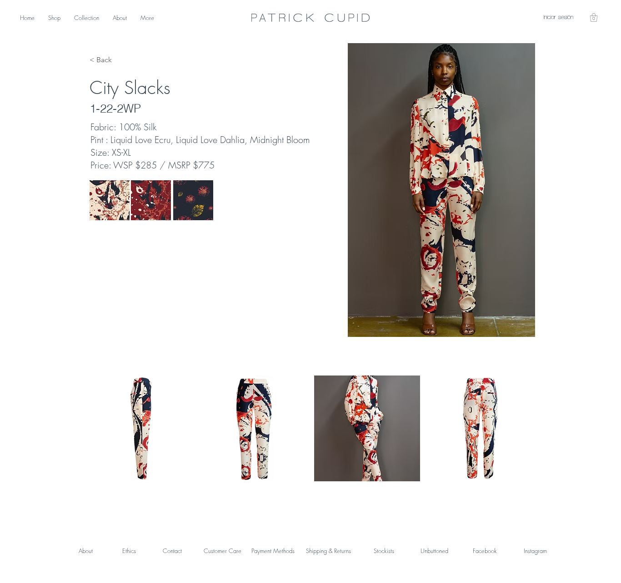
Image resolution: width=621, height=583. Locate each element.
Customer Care (222, 551)
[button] (593, 17)
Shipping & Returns (328, 551)
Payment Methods (273, 551)
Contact (172, 551)
